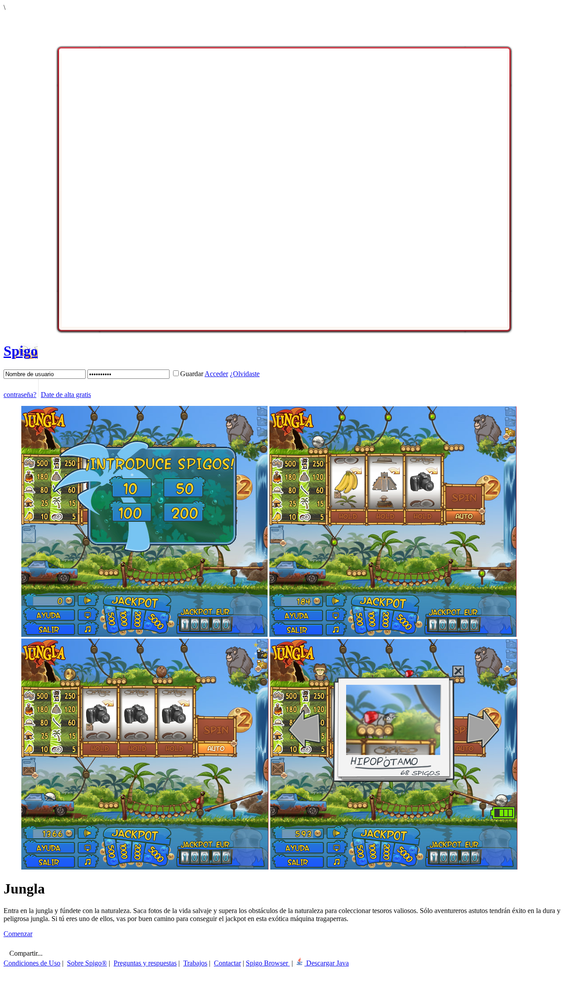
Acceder (216, 373)
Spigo (21, 351)
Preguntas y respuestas (145, 963)
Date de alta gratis (66, 394)
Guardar (191, 373)
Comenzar (18, 933)
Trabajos (195, 963)
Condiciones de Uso (32, 963)
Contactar (227, 963)
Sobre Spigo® (87, 963)
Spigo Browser (268, 963)
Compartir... (25, 953)
